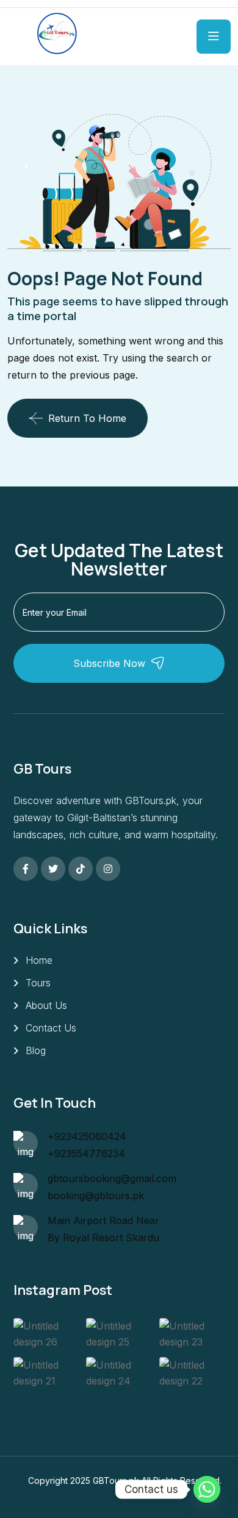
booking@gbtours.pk (96, 1195)
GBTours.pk (116, 1480)
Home (39, 960)
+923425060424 (87, 1136)
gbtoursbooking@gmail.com (112, 1178)
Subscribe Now (109, 663)
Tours (38, 983)
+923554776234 (86, 1153)
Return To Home (87, 418)
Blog (36, 1050)
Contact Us (51, 1028)
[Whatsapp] (206, 1489)
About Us (46, 1005)
